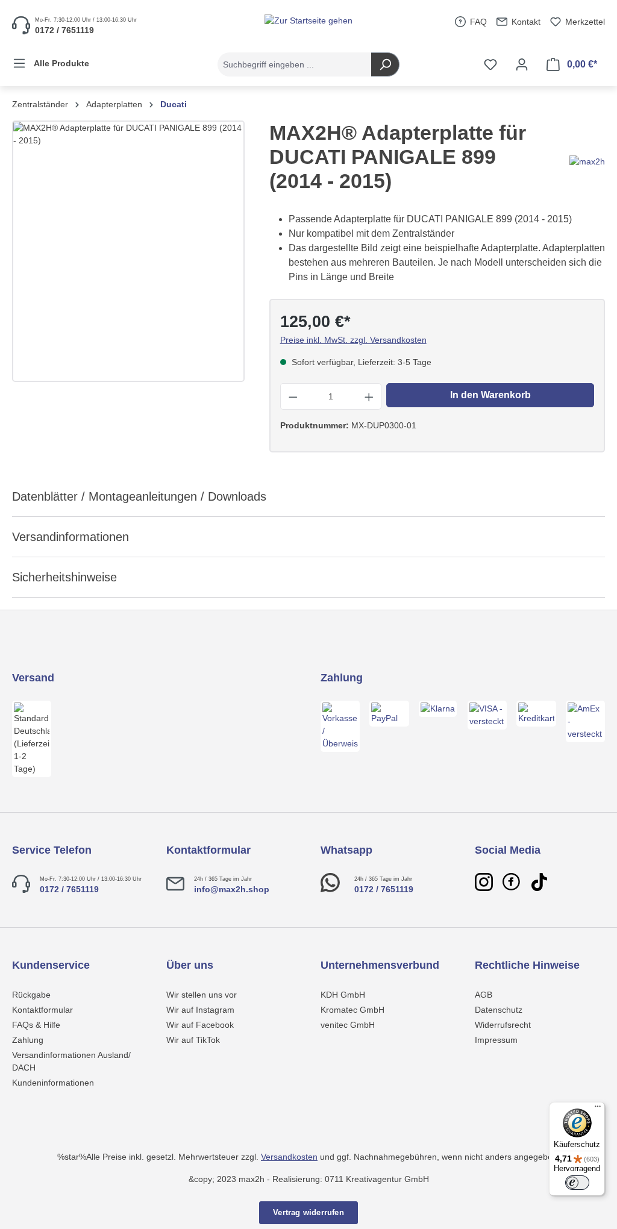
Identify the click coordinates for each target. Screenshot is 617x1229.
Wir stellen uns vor (201, 994)
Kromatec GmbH (352, 1010)
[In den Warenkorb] (527, 1206)
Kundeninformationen (53, 1082)
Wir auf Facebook (200, 1025)
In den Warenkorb (490, 395)
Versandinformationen (70, 536)
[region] (128, 251)
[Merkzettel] (490, 64)
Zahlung (27, 1040)
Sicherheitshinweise (64, 577)
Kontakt (524, 22)
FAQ (477, 22)
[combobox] (294, 64)
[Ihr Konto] (521, 64)
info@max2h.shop (231, 889)
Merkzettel (584, 22)
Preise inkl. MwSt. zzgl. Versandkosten (353, 340)
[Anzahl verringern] (292, 396)
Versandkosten (289, 1157)
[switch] (577, 1182)
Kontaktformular (42, 1010)
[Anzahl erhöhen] (369, 396)
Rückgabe (31, 994)
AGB (483, 994)
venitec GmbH (348, 1025)
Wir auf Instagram (200, 1010)
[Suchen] (385, 64)
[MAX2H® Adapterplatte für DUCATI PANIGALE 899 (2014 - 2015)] (128, 251)
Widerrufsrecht (503, 1025)
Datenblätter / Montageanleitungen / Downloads (139, 496)
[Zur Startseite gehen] (308, 20)
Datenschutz (498, 1010)
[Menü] (597, 1109)
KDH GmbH (343, 994)
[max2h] (587, 161)
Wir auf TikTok (193, 1040)
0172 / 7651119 (69, 889)
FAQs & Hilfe (36, 1025)
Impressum (496, 1040)
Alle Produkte (60, 63)
